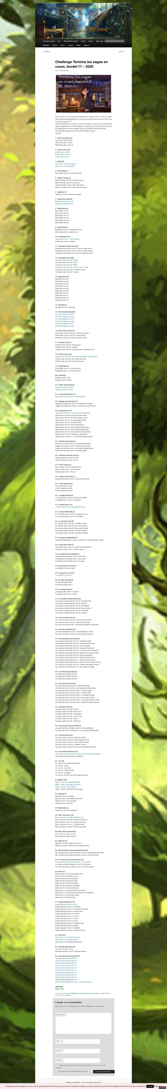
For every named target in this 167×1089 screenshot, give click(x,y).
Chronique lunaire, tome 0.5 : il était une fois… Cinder (72, 267)
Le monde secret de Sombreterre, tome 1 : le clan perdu (72, 862)
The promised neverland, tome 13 (65, 970)
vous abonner (99, 1065)
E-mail (59, 1050)
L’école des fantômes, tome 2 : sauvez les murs (70, 396)
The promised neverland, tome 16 (65, 977)
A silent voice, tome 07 (62, 157)
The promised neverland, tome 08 (65, 958)
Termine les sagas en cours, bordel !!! (88, 993)
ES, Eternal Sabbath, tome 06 (64, 321)
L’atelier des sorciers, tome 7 (64, 389)
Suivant (121, 51)
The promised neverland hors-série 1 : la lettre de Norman (73, 982)
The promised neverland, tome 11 (65, 965)
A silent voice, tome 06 (62, 154)
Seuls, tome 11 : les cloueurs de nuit (66, 939)
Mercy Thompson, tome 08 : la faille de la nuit (69, 817)
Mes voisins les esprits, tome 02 (65, 834)
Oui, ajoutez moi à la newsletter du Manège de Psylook (72, 1071)
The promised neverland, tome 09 (65, 961)
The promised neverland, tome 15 (65, 975)
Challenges (74, 993)
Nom (59, 1041)
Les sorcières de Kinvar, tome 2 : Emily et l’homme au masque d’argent (77, 754)
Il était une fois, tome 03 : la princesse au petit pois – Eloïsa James (76, 356)
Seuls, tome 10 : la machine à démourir (67, 937)
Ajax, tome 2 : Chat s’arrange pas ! (66, 164)
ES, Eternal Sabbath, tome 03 (64, 314)
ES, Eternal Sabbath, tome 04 (64, 316)
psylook (103, 993)
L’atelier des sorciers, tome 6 (64, 387)
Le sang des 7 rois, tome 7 (63, 575)
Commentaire (61, 1014)
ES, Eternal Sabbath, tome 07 (64, 324)
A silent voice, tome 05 (62, 152)
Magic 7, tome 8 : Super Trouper (65, 787)
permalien (68, 995)
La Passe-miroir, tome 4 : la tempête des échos (70, 507)
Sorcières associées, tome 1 (64, 949)
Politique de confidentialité (73, 1082)
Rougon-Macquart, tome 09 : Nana (66, 904)
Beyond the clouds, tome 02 (64, 201)
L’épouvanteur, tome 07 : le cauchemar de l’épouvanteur (72, 413)
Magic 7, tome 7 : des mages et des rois (68, 784)
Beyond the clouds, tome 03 (64, 204)
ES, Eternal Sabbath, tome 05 (64, 319)
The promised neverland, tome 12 (65, 968)
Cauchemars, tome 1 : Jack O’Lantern (67, 239)
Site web (59, 1060)
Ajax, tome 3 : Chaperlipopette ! (65, 166)
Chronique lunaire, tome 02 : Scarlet (66, 260)
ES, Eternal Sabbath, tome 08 (64, 326)
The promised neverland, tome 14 (65, 972)
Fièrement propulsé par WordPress (91, 1082)
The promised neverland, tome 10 (65, 963)
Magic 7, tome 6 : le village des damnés (67, 782)
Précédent (46, 51)
